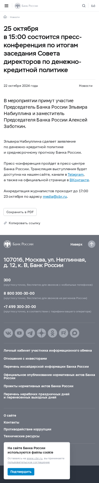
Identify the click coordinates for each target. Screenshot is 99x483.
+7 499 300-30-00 (20, 306)
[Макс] (74, 333)
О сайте (10, 415)
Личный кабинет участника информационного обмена (48, 350)
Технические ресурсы (21, 436)
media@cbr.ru (55, 196)
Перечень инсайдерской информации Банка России (46, 366)
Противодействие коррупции (27, 429)
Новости (15, 17)
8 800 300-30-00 (19, 293)
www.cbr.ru (34, 458)
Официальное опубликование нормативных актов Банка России (49, 376)
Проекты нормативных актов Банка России (38, 386)
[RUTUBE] (63, 333)
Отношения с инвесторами (25, 358)
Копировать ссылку (24, 223)
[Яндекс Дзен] (41, 333)
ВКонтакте (79, 180)
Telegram (75, 174)
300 (7, 280)
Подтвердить (21, 472)
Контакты (11, 422)
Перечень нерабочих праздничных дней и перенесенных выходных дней (37, 395)
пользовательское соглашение (29, 462)
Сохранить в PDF (20, 212)
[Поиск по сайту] (86, 5)
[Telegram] (30, 333)
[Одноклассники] (52, 333)
